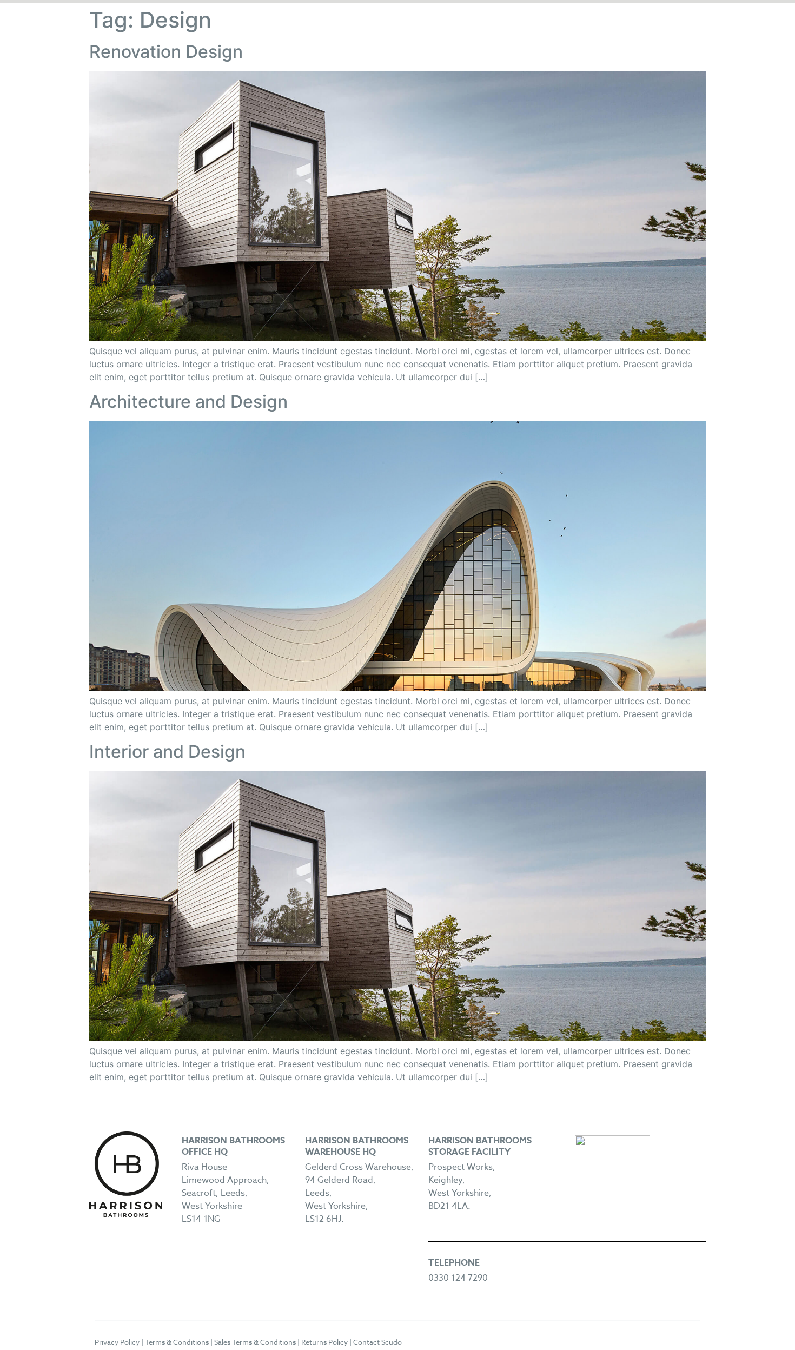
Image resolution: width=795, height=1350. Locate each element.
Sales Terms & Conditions (255, 1342)
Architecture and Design (188, 401)
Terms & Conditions (177, 1342)
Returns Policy (324, 1342)
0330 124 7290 (458, 1278)
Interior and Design (167, 751)
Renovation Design (166, 51)
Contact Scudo (377, 1342)
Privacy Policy (117, 1342)
